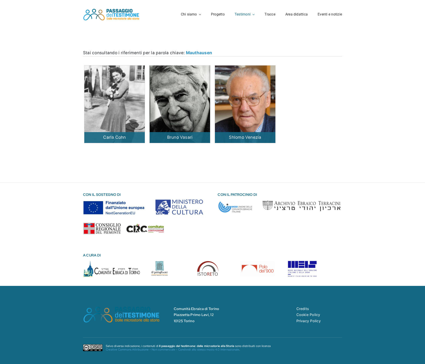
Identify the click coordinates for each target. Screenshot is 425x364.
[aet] (301, 199)
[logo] (111, 10)
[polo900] (257, 262)
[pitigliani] (167, 262)
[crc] (145, 225)
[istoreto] (212, 262)
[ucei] (237, 199)
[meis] (302, 262)
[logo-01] (111, 262)
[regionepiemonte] (102, 224)
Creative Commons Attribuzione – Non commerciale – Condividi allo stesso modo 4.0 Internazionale (172, 349)
